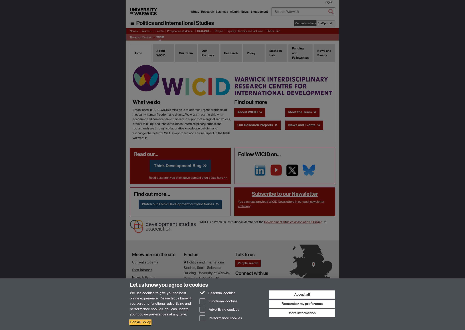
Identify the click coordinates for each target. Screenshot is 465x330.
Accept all (302, 294)
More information (302, 313)
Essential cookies (221, 293)
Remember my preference (302, 304)
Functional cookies (223, 301)
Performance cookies (225, 318)
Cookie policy (140, 322)
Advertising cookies (223, 310)
